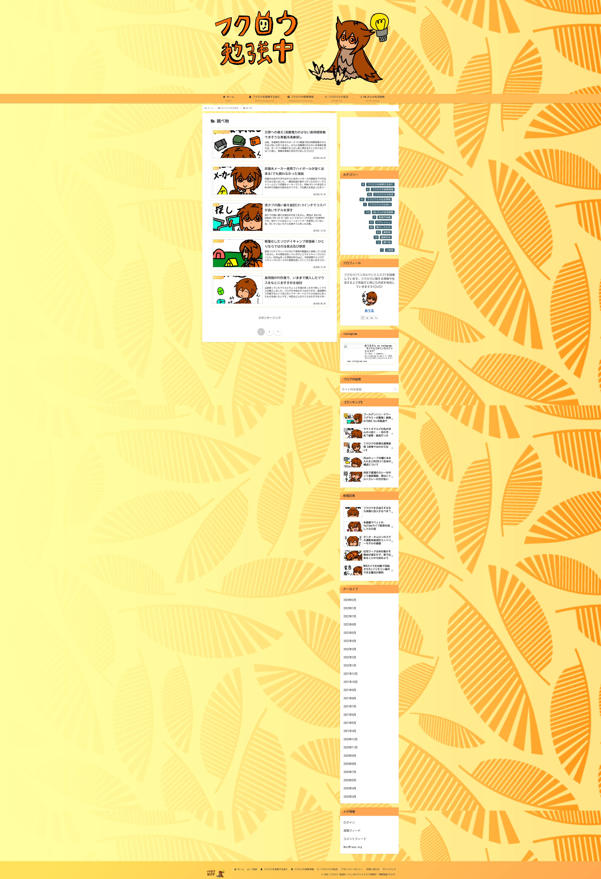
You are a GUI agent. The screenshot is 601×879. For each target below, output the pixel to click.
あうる (369, 310)
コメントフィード (355, 838)
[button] (395, 389)
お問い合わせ (372, 869)
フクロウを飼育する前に (275, 869)
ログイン (349, 822)
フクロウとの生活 (328, 869)
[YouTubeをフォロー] (367, 318)
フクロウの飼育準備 (303, 869)
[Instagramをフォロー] (363, 318)
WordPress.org (353, 847)
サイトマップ (389, 869)
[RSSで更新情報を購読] (376, 318)
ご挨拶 (253, 869)
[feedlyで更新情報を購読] (372, 318)
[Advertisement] (369, 142)
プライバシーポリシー (352, 869)
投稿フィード (352, 830)
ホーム (240, 869)
